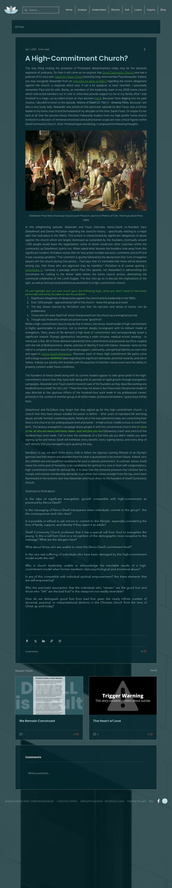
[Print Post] (59, 641)
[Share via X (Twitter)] (35, 641)
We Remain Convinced (37, 721)
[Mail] (164, 801)
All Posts (19, 26)
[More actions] (145, 49)
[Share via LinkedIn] (43, 641)
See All (153, 670)
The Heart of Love (107, 721)
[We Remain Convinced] (49, 696)
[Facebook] (158, 801)
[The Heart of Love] (123, 696)
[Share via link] (51, 641)
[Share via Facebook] (27, 641)
